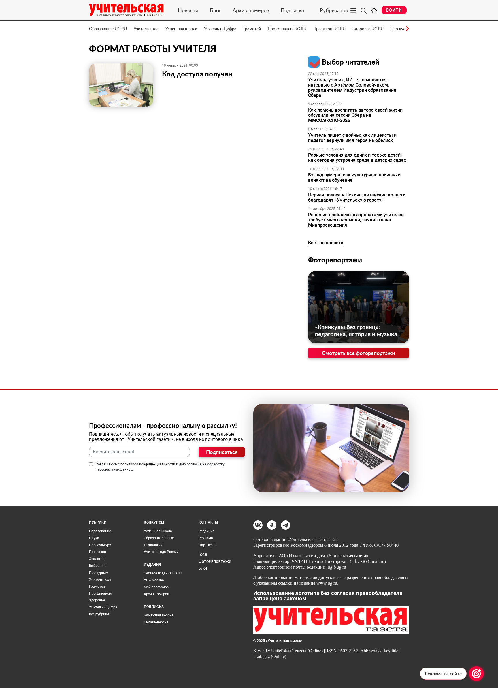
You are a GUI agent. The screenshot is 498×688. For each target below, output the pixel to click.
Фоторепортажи (335, 259)
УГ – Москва (154, 580)
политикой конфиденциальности (147, 464)
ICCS (203, 555)
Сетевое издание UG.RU (163, 573)
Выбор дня (98, 566)
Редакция (206, 531)
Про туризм (98, 573)
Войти (394, 10)
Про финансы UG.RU (287, 28)
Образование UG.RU (108, 28)
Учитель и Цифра (220, 28)
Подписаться (221, 452)
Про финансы (100, 593)
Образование (100, 531)
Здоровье (97, 600)
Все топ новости (325, 242)
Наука (94, 538)
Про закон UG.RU (329, 28)
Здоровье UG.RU (368, 28)
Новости (188, 10)
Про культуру (100, 545)
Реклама (206, 538)
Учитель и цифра (103, 607)
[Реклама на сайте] (476, 673)
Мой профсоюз (156, 587)
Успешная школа (181, 28)
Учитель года (146, 28)
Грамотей (252, 28)
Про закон (97, 552)
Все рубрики (99, 614)
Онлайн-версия (156, 622)
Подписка (292, 10)
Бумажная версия (158, 615)
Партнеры (207, 545)
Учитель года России (161, 552)
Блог (215, 10)
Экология (97, 559)
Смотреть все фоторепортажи (358, 353)
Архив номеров (251, 10)
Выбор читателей (350, 62)
